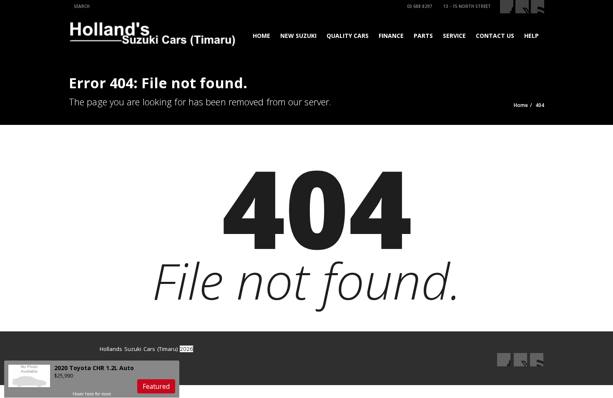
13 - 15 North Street (467, 6)
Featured (156, 386)
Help (531, 36)
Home (261, 36)
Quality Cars (348, 36)
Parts (423, 36)
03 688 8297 (419, 6)
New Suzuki (298, 36)
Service (454, 36)
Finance (391, 36)
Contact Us (495, 36)
